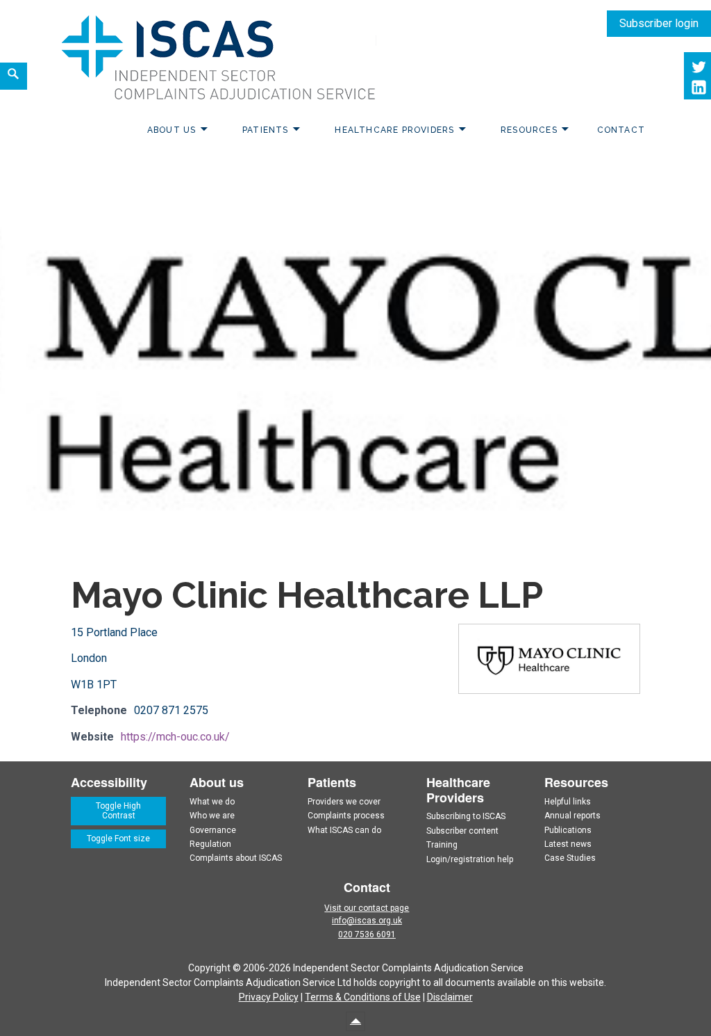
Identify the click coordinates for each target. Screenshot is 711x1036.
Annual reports (572, 815)
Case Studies (570, 858)
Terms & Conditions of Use (363, 997)
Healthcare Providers (394, 130)
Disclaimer (450, 997)
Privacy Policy (269, 997)
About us (171, 130)
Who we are (212, 815)
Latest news (568, 844)
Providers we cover (344, 802)
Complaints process (346, 815)
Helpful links (567, 802)
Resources (529, 130)
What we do (212, 802)
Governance (213, 830)
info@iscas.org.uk (367, 920)
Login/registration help (469, 859)
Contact (621, 130)
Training (442, 845)
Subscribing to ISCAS (465, 816)
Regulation (210, 844)
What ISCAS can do (344, 830)
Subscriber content (462, 831)
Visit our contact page (366, 908)
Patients (265, 130)
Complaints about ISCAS (236, 858)
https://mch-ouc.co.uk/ (175, 736)
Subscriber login (659, 23)
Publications (568, 830)
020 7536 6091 (367, 934)
